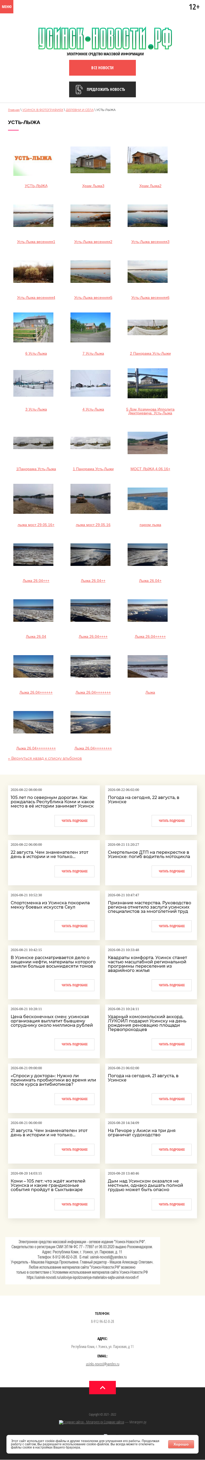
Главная (14, 110)
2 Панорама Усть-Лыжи (150, 353)
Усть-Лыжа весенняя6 (150, 297)
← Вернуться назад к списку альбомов (45, 758)
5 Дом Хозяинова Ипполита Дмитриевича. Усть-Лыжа (150, 411)
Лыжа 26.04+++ (36, 580)
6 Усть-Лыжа (36, 353)
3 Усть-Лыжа (36, 409)
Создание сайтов (113, 1421)
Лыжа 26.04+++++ (150, 636)
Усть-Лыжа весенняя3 (150, 242)
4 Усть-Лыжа (93, 409)
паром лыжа (150, 525)
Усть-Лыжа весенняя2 (93, 242)
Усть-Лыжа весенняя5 (93, 297)
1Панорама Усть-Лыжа (36, 469)
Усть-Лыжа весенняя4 (36, 297)
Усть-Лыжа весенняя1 (36, 242)
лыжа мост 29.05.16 (93, 525)
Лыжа (150, 692)
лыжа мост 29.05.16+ (36, 525)
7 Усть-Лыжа (93, 353)
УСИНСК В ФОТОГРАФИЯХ (42, 110)
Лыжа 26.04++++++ (36, 692)
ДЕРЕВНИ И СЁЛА (80, 110)
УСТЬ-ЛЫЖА (36, 186)
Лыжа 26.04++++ (93, 636)
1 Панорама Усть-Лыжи (93, 469)
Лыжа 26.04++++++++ (93, 748)
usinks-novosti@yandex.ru (102, 1363)
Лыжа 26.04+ (150, 580)
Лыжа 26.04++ (93, 580)
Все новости (102, 67)
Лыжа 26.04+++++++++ (36, 748)
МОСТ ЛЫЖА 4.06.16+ (150, 469)
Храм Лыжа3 (93, 186)
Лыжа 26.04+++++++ (93, 692)
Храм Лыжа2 (150, 186)
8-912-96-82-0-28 (102, 1321)
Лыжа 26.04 (36, 636)
